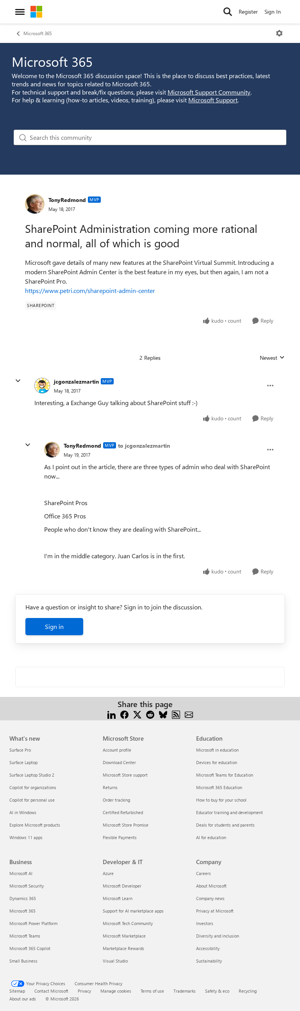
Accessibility (208, 948)
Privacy (84, 991)
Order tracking (116, 800)
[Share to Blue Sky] (163, 713)
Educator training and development (229, 812)
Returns (110, 787)
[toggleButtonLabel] (279, 33)
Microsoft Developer (122, 886)
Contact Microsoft (51, 991)
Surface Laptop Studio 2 (31, 775)
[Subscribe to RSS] (176, 713)
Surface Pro (20, 750)
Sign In (272, 11)
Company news (210, 898)
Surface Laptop (23, 762)
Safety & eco (217, 991)
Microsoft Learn (117, 898)
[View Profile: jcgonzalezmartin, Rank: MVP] (42, 385)
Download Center (119, 762)
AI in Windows (22, 812)
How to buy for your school (221, 800)
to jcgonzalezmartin (144, 445)
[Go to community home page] (36, 12)
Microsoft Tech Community (128, 923)
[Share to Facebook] (124, 713)
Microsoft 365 (37, 33)
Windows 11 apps (26, 837)
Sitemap (17, 991)
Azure (108, 873)
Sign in (54, 626)
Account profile (117, 750)
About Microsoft (211, 886)
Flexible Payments (120, 837)
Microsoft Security (26, 886)
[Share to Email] (189, 713)
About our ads (22, 999)
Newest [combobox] (272, 358)
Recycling (248, 991)
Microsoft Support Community (209, 92)
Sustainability (209, 961)
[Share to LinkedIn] (111, 713)
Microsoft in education (217, 750)
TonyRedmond (67, 200)
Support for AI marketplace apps (133, 911)
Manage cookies (115, 991)
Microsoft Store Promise (125, 825)
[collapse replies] (18, 381)
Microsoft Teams (24, 936)
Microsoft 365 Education (219, 787)
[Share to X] (137, 713)
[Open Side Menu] (20, 12)
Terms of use (152, 991)
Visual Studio (115, 961)
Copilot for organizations (32, 787)
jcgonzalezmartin (76, 381)
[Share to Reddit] (150, 713)
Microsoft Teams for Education (224, 775)
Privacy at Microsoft (215, 911)
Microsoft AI (20, 873)
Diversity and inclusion (217, 936)
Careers (203, 873)
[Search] (227, 11)
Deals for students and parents (225, 825)
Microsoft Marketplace (124, 936)
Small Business (23, 961)
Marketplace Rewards (123, 948)
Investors (204, 923)
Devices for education (216, 762)
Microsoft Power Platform (33, 923)
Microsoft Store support (125, 775)
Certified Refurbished (123, 812)
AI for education (211, 837)
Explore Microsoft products (34, 825)
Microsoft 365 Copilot (29, 948)
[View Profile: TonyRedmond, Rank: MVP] (35, 204)
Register (248, 11)
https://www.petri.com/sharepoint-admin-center (90, 290)
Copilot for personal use (32, 800)
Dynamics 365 (22, 898)
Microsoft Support (213, 100)
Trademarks (184, 991)
